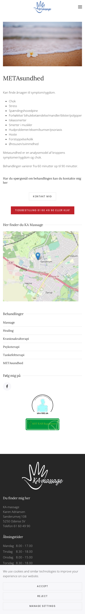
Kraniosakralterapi (16, 339)
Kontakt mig (42, 196)
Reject (42, 596)
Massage (9, 322)
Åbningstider (13, 537)
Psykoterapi (11, 347)
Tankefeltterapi (13, 355)
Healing (8, 330)
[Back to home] (42, 7)
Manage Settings (42, 606)
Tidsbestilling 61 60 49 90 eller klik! (42, 210)
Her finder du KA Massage (23, 225)
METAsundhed (13, 363)
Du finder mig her (16, 498)
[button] (80, 7)
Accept (42, 586)
